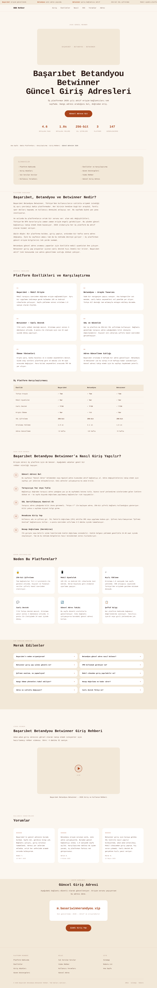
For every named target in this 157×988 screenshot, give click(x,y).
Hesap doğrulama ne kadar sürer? (111, 682)
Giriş (54, 8)
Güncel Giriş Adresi (91, 179)
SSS (83, 8)
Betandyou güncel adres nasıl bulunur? (111, 657)
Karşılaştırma (42, 146)
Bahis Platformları (27, 146)
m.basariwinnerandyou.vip (78, 908)
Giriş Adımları (26, 171)
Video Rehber (88, 175)
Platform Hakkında (27, 167)
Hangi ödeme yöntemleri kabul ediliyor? (45, 682)
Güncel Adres (63, 973)
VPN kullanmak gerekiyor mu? (111, 665)
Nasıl (76, 8)
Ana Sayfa (14, 146)
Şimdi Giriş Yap (78, 928)
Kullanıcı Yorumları (28, 179)
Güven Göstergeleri (91, 171)
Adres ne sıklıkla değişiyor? (45, 690)
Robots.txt (107, 964)
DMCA (126, 983)
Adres (102, 8)
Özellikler (65, 8)
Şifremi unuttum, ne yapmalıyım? (45, 673)
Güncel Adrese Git (78, 114)
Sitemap (106, 960)
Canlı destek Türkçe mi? (111, 690)
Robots (141, 983)
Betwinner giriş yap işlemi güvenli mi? (45, 665)
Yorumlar (92, 8)
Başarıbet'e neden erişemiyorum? (45, 657)
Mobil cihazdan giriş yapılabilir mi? (111, 673)
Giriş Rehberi (54, 146)
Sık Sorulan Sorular (28, 175)
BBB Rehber (19, 8)
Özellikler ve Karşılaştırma (95, 167)
